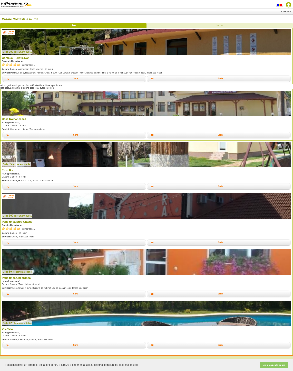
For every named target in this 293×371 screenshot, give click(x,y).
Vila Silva (8, 329)
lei (17, 52)
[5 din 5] (11, 64)
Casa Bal (7, 170)
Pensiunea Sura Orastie (17, 221)
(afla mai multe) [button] (128, 364)
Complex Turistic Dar (15, 58)
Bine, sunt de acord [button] (274, 365)
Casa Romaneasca (14, 119)
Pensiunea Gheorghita (16, 277)
